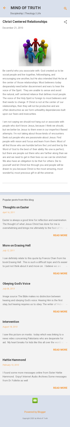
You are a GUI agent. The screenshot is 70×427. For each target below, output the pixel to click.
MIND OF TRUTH (26, 8)
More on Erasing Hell (17, 245)
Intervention (11, 321)
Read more (60, 235)
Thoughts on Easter (16, 207)
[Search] (65, 9)
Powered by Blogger (35, 411)
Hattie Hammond (14, 360)
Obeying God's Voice (16, 283)
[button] (65, 22)
